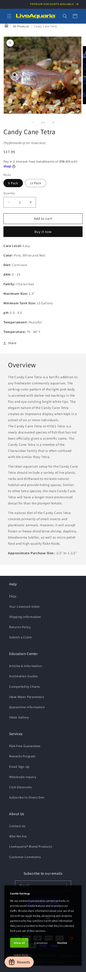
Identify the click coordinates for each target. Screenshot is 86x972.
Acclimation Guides (23, 676)
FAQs (12, 596)
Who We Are (18, 836)
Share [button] (12, 343)
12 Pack (35, 183)
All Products (21, 26)
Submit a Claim (20, 637)
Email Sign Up (19, 767)
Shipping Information (25, 617)
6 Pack (13, 183)
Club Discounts (20, 787)
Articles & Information (25, 666)
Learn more (21, 955)
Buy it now (43, 231)
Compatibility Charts (24, 687)
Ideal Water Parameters (26, 697)
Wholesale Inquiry (22, 777)
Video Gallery (19, 717)
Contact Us (17, 826)
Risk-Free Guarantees (25, 746)
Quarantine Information (27, 707)
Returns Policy (20, 627)
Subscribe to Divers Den (26, 797)
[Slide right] (53, 122)
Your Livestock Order (24, 606)
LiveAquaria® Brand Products (30, 846)
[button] (9, 16)
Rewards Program (22, 756)
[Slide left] (33, 122)
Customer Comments (25, 857)
